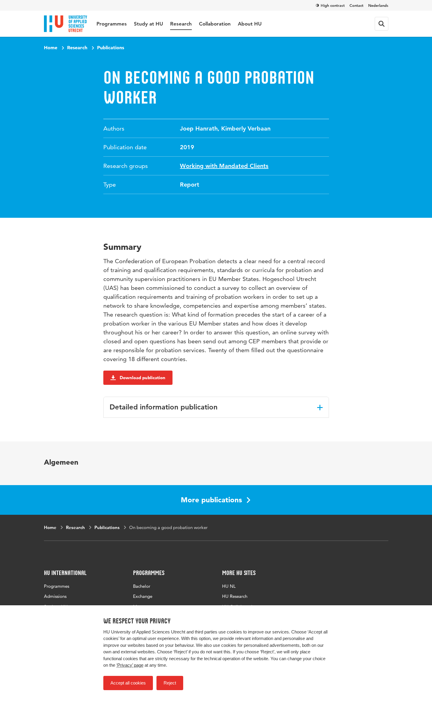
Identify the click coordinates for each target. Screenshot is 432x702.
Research (181, 24)
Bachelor (141, 586)
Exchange (142, 596)
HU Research (234, 596)
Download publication (142, 377)
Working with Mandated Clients (224, 165)
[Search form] (381, 24)
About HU (250, 24)
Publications (110, 47)
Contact (356, 5)
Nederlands (378, 5)
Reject (170, 682)
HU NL (229, 586)
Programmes (111, 24)
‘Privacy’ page (129, 665)
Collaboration (215, 24)
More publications (211, 499)
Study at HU (148, 24)
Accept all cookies (128, 682)
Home (50, 47)
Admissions (55, 596)
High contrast (333, 5)
